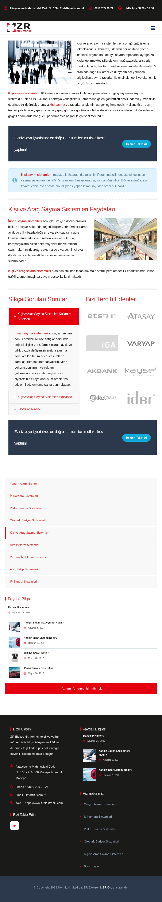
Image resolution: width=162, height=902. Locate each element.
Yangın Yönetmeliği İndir (78, 688)
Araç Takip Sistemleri (24, 569)
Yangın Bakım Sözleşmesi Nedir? (44, 622)
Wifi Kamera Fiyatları (36, 653)
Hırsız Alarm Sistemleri (25, 544)
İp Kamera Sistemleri (24, 496)
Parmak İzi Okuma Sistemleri (29, 557)
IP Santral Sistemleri (23, 581)
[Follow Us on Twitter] (14, 825)
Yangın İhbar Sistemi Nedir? (40, 637)
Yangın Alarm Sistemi (24, 483)
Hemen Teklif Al (136, 144)
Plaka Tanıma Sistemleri (26, 508)
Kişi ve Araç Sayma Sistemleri (29, 532)
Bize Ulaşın (91, 866)
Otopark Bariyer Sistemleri (27, 520)
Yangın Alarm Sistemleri (100, 804)
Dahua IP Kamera (18, 607)
